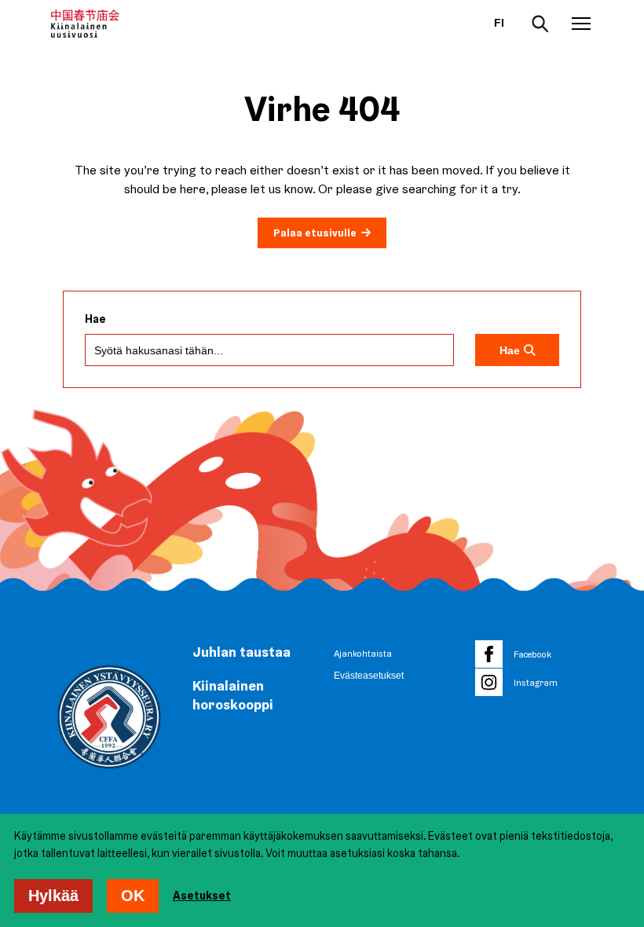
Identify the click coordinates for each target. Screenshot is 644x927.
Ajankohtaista (363, 653)
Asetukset (202, 896)
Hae (95, 319)
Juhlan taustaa (241, 652)
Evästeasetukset (369, 675)
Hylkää (53, 895)
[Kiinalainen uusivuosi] (85, 23)
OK (133, 895)
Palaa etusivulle (315, 233)
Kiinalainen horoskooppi (232, 694)
